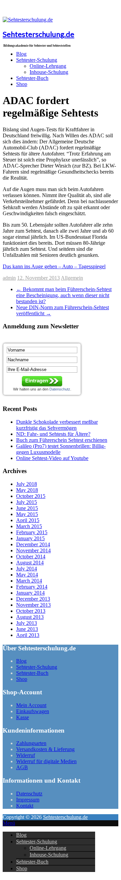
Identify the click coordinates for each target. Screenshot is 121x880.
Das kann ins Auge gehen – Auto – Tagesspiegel (54, 266)
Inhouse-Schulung (49, 72)
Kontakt (24, 805)
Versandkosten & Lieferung (45, 749)
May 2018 (27, 490)
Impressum (27, 799)
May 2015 (27, 514)
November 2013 (33, 605)
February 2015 (31, 532)
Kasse (22, 717)
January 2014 (30, 593)
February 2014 (31, 587)
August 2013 (30, 617)
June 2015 (27, 508)
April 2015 (27, 520)
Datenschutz (29, 793)
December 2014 (33, 544)
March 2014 (29, 581)
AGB (22, 767)
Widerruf (25, 755)
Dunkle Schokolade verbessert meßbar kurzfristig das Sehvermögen (57, 425)
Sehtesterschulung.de (38, 34)
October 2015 (30, 496)
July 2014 (26, 568)
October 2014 (30, 556)
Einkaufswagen (32, 711)
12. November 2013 (38, 278)
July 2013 (26, 623)
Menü (9, 823)
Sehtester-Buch (32, 78)
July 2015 (26, 502)
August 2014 (30, 562)
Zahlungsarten (31, 743)
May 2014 (27, 574)
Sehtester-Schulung (36, 667)
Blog (21, 661)
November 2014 (33, 550)
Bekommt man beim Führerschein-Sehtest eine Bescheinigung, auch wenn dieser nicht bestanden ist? (64, 295)
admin (9, 278)
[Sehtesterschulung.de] (28, 19)
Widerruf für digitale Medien (46, 761)
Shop (21, 84)
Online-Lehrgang (48, 848)
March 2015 (29, 526)
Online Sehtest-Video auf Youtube (52, 458)
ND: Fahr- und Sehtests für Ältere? (53, 434)
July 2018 (26, 484)
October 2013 (30, 611)
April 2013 (27, 635)
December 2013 (33, 599)
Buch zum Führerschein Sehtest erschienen (61, 440)
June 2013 (27, 629)
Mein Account (31, 705)
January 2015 (30, 538)
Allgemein (72, 278)
